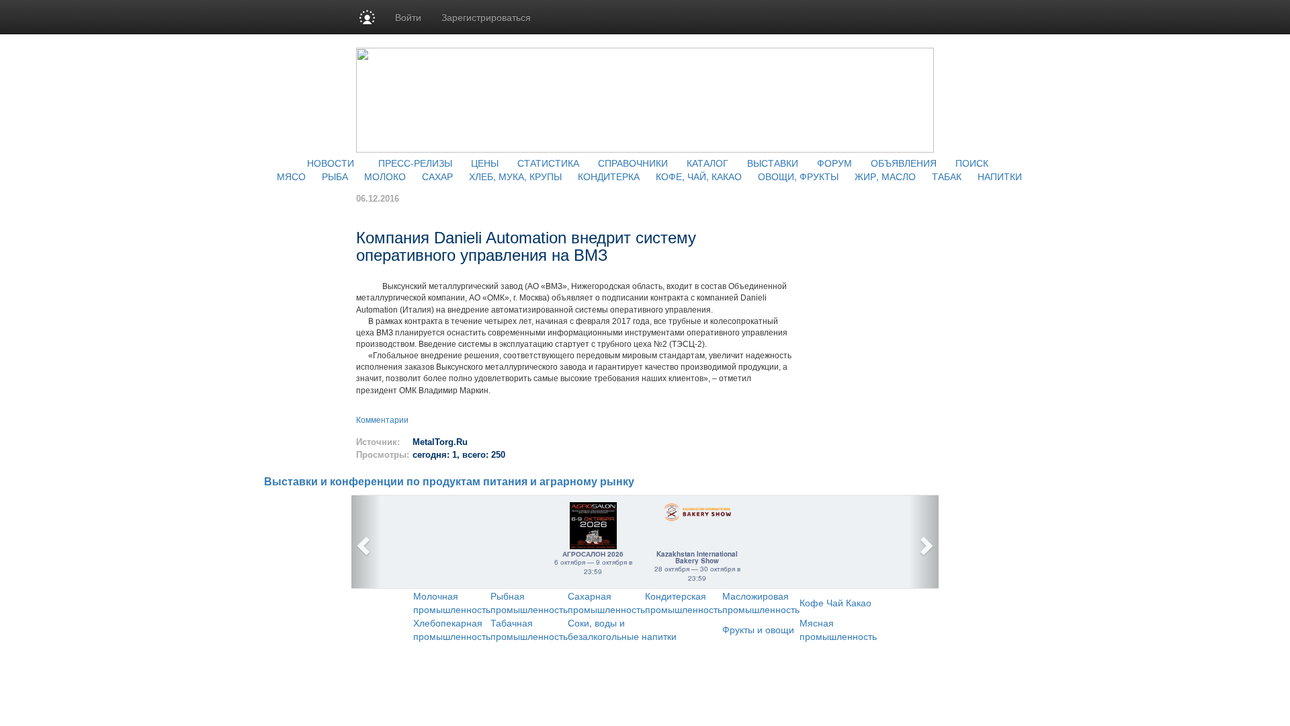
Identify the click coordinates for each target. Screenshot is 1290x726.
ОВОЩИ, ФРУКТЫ (798, 176)
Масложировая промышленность (761, 602)
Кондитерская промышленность (683, 602)
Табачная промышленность (529, 629)
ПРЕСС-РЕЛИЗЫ (415, 162)
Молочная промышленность (451, 602)
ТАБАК (946, 176)
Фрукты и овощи (758, 629)
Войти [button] (408, 17)
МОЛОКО (385, 176)
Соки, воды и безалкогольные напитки (622, 629)
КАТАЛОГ (707, 162)
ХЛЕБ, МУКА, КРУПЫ (515, 176)
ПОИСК (971, 162)
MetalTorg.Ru (440, 442)
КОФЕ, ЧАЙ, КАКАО (699, 176)
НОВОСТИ (330, 162)
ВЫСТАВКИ (772, 162)
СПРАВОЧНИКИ (633, 162)
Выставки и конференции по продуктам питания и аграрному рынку (449, 481)
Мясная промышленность (838, 629)
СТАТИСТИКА (548, 162)
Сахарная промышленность (606, 602)
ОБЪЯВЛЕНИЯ (904, 162)
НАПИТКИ (1000, 176)
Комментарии (382, 420)
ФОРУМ (834, 162)
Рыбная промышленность (529, 602)
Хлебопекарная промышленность (451, 629)
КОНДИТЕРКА (609, 176)
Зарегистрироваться (486, 17)
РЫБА (335, 176)
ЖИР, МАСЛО (885, 176)
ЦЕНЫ (485, 162)
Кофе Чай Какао (835, 602)
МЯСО (291, 176)
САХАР (437, 176)
